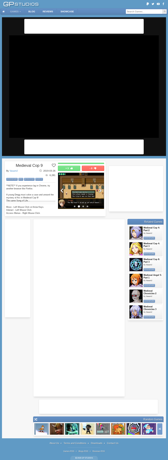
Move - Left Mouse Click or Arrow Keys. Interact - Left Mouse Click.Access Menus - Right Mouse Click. (25, 210)
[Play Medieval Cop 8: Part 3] (136, 264)
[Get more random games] (159, 429)
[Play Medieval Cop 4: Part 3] (136, 248)
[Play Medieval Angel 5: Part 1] (136, 280)
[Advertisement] (84, 26)
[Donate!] (147, 4)
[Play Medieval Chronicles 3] (136, 311)
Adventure (12, 179)
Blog (31, 11)
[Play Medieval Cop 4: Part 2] (136, 233)
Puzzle (39, 179)
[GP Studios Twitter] (153, 4)
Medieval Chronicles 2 (150, 292)
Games (14, 11)
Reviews (48, 11)
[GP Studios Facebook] (163, 4)
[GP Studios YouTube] (158, 4)
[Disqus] (79, 264)
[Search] (164, 11)
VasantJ (14, 170)
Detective (29, 179)
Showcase (67, 11)
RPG (21, 179)
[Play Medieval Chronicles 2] (136, 296)
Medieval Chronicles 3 (150, 307)
